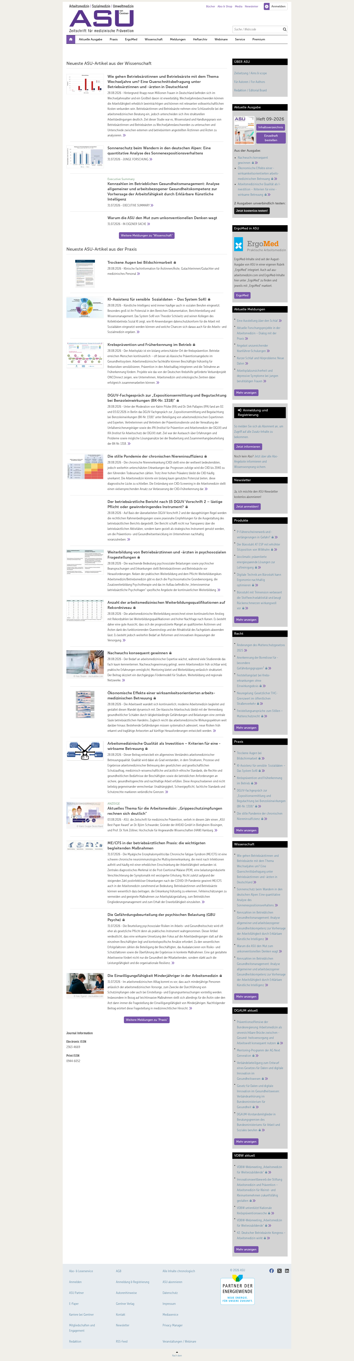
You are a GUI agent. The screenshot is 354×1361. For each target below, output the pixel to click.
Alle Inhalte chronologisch (179, 1271)
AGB (118, 1271)
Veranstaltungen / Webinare (179, 1341)
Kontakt (120, 1314)
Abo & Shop (225, 6)
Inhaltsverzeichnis (270, 127)
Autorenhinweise (126, 1293)
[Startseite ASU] (178, 18)
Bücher (210, 6)
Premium (258, 39)
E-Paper (74, 1304)
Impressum (169, 1304)
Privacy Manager (173, 1325)
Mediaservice (170, 1314)
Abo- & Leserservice (81, 1271)
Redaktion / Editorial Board (250, 90)
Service (240, 39)
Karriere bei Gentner (81, 1314)
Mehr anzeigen (246, 392)
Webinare (221, 39)
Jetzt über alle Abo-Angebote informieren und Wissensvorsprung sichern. (256, 461)
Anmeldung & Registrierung (132, 1282)
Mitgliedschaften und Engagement (82, 1327)
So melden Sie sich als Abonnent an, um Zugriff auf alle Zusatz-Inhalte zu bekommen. (258, 431)
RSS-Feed (121, 1341)
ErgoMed (131, 39)
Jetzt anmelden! (247, 506)
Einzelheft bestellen (271, 138)
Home (70, 39)
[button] (177, 39)
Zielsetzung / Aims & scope (250, 73)
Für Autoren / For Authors (249, 82)
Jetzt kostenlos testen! (252, 210)
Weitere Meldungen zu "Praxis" (147, 1019)
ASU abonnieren (172, 1282)
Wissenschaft (154, 39)
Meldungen (178, 39)
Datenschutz (170, 1293)
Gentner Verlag (125, 1304)
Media (238, 6)
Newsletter (251, 6)
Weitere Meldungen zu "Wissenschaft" (147, 235)
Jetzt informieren (248, 446)
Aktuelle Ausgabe (90, 39)
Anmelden (75, 1282)
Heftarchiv (200, 39)
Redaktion (75, 1341)
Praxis (114, 39)
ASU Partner (76, 1293)
